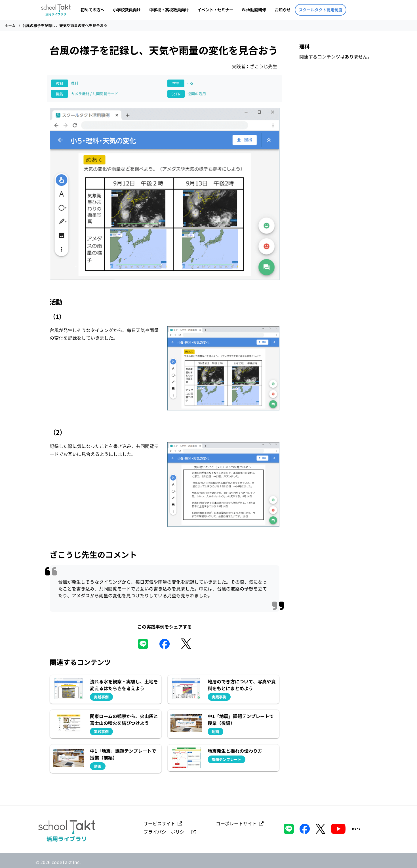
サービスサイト (161, 823)
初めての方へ (92, 9)
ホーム (10, 25)
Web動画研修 (254, 9)
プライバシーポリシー (167, 831)
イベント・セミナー (215, 9)
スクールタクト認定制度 (320, 9)
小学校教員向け (127, 9)
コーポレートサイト (237, 823)
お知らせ (282, 9)
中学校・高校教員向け (169, 9)
